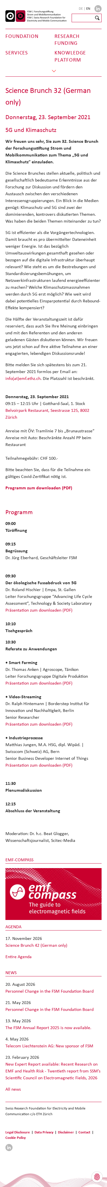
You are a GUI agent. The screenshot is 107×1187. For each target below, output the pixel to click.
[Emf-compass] (53, 893)
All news (13, 1089)
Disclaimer (66, 1132)
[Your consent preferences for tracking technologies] (97, 1177)
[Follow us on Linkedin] (98, 8)
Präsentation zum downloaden (38, 610)
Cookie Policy (15, 1137)
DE (81, 8)
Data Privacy (44, 1132)
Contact (84, 1132)
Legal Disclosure (17, 1132)
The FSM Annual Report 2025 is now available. (48, 1027)
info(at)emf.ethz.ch (23, 378)
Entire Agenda (18, 956)
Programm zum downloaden (38, 487)
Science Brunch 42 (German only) (36, 945)
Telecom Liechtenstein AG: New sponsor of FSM (49, 1045)
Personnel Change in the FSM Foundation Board (49, 991)
